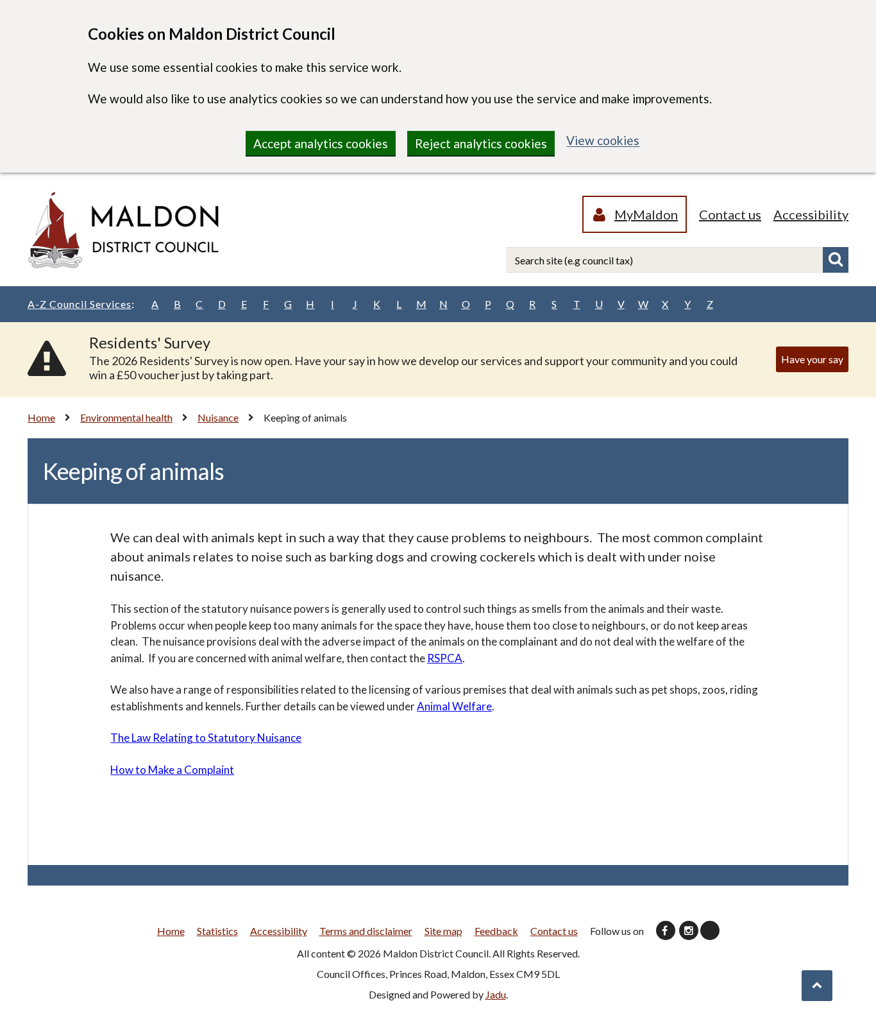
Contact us (730, 214)
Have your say (812, 359)
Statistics (217, 931)
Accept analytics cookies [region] (320, 143)
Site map (443, 931)
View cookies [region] (602, 140)
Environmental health (126, 417)
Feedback (496, 931)
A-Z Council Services (81, 304)
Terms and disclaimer (365, 931)
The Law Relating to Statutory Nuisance (205, 737)
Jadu (495, 994)
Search (835, 260)
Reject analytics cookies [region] (481, 143)
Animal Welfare (454, 706)
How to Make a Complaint (172, 769)
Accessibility (810, 214)
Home (41, 417)
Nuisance (218, 417)
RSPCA (444, 658)
